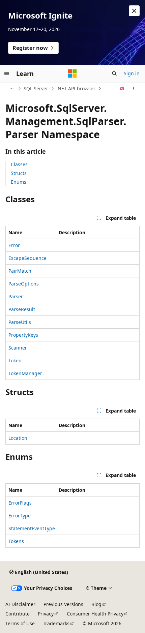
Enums (18, 182)
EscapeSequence (27, 258)
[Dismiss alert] (134, 10)
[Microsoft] (72, 73)
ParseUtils (19, 322)
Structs (19, 173)
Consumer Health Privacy (95, 613)
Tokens (16, 541)
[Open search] (114, 73)
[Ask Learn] (122, 88)
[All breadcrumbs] (11, 88)
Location (17, 438)
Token (15, 360)
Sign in (132, 73)
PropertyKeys (23, 335)
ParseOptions (23, 283)
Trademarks (56, 623)
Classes (19, 164)
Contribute (17, 613)
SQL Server (36, 88)
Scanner (17, 347)
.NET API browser (75, 88)
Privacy (46, 613)
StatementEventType (31, 528)
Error (14, 245)
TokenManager (25, 373)
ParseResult (21, 309)
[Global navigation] (6, 73)
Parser (15, 296)
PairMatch (19, 271)
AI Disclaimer (20, 604)
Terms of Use (20, 623)
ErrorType (19, 515)
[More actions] (134, 88)
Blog (96, 604)
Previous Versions (63, 604)
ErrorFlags (20, 503)
